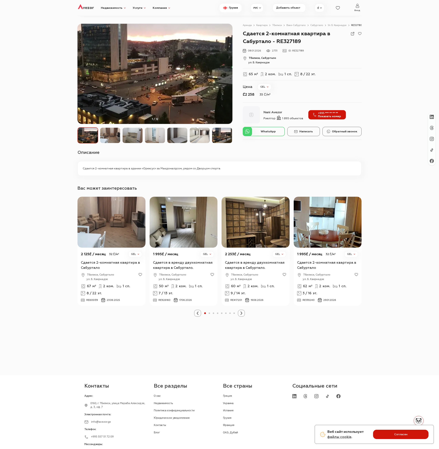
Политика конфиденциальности (174, 410)
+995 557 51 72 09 (102, 436)
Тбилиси (277, 25)
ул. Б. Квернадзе (337, 25)
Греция (227, 396)
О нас (157, 396)
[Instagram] (316, 396)
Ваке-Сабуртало (296, 25)
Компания (160, 8)
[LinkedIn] (294, 396)
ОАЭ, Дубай (230, 432)
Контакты (160, 425)
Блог (157, 432)
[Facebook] (338, 396)
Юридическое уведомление (172, 418)
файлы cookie (339, 437)
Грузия (227, 418)
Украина (228, 403)
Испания (228, 410)
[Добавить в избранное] (360, 34)
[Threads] (305, 396)
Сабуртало (316, 25)
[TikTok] (327, 396)
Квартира (262, 25)
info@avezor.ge (101, 422)
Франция (228, 425)
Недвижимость (111, 8)
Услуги (137, 8)
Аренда (247, 25)
